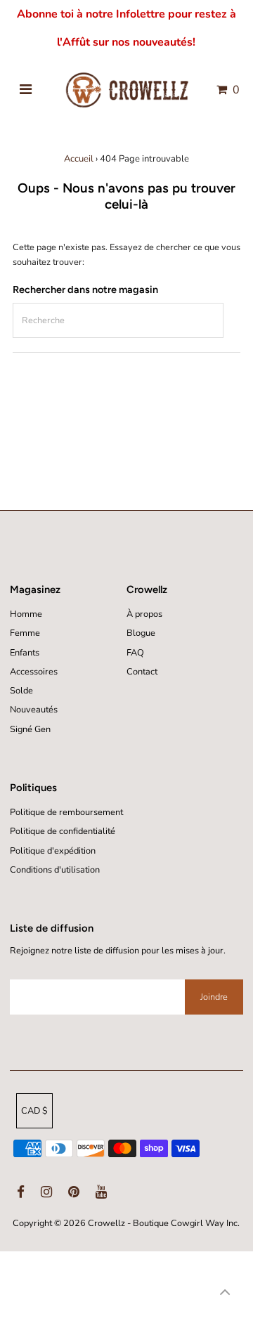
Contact (141, 671)
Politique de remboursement (66, 812)
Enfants (24, 652)
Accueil (78, 158)
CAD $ (34, 1110)
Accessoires (34, 671)
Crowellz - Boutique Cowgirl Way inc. (164, 1223)
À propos (144, 614)
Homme (26, 614)
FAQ (135, 652)
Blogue (140, 633)
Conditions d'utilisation (55, 869)
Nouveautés (34, 709)
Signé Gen (30, 729)
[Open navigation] (26, 89)
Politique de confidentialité (62, 831)
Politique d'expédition (53, 851)
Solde (21, 690)
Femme (25, 633)
